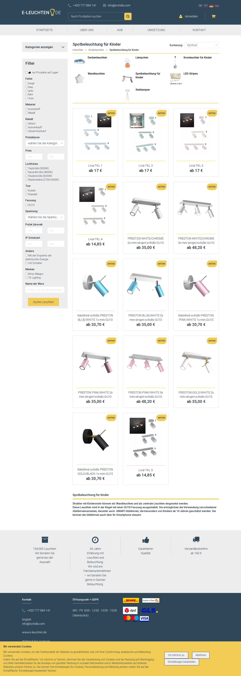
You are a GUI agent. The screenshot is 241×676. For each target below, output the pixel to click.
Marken (29, 269)
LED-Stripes (191, 73)
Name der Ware (34, 283)
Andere (29, 251)
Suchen (127, 16)
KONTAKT (199, 30)
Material (30, 104)
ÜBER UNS (87, 30)
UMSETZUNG (156, 30)
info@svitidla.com (119, 5)
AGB (120, 30)
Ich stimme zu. (176, 655)
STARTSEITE (44, 30)
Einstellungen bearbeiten (182, 661)
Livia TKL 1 (95, 165)
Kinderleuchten (96, 50)
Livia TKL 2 (146, 165)
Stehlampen (143, 89)
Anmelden (191, 16)
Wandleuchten (96, 73)
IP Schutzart (32, 237)
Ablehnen (201, 655)
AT (217, 6)
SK (206, 6)
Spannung (31, 211)
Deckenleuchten (97, 57)
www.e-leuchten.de (34, 632)
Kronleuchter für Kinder (198, 57)
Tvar (28, 185)
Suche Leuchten (43, 302)
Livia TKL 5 (146, 470)
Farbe (28, 78)
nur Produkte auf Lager (44, 72)
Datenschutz (81, 615)
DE (211, 6)
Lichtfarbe (31, 163)
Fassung (30, 200)
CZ (200, 6)
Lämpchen (142, 57)
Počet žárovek (33, 224)
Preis (28, 150)
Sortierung (176, 45)
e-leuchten (78, 50)
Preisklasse (32, 137)
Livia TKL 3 (196, 165)
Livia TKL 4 (95, 239)
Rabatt (29, 119)
